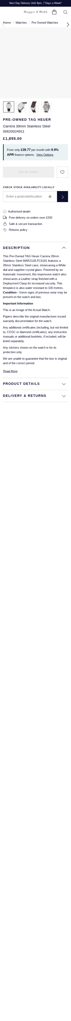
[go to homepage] (35, 12)
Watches (21, 22)
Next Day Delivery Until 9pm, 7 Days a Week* (35, 3)
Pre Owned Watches (45, 22)
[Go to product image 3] (33, 106)
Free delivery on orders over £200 (30, 217)
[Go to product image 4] (46, 106)
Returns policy (18, 229)
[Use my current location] (49, 196)
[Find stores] (62, 196)
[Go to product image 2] (21, 106)
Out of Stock (28, 172)
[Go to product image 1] (8, 106)
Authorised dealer (19, 211)
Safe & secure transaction (25, 224)
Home (7, 22)
